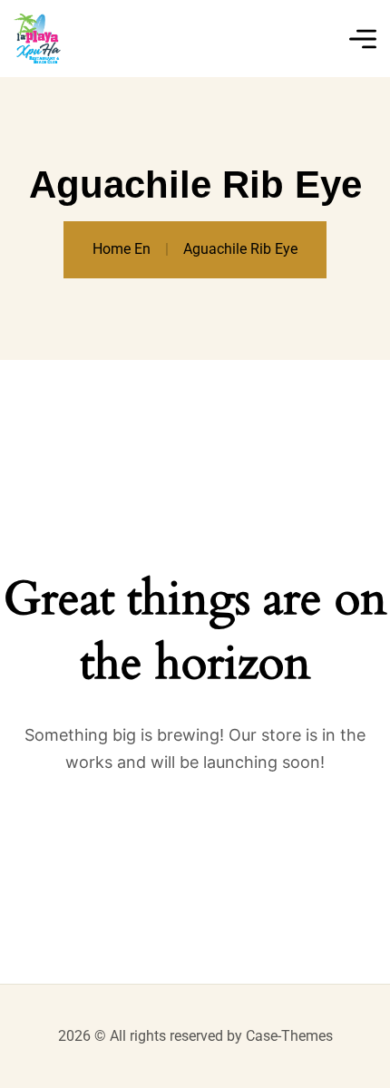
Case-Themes (289, 1035)
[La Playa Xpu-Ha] (37, 38)
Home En (122, 248)
